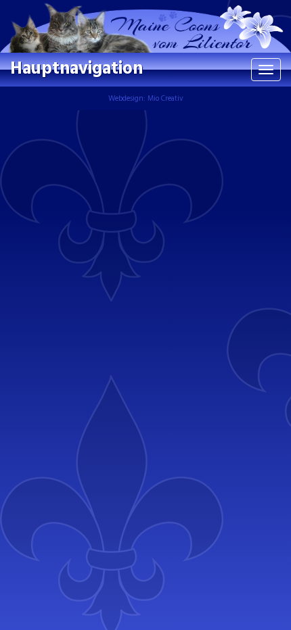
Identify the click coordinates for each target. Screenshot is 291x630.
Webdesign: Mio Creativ (145, 99)
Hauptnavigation (76, 69)
